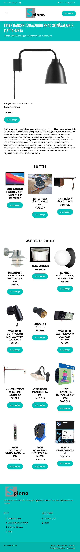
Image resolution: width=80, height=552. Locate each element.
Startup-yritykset (14, 518)
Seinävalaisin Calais (40, 266)
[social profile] (20, 3)
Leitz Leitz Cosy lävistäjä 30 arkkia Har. (40, 201)
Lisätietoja (12, 120)
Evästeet (71, 545)
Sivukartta (71, 548)
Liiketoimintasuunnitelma (18, 523)
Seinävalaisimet (28, 103)
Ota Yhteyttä (62, 545)
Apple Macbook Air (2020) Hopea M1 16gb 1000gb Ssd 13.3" (15, 192)
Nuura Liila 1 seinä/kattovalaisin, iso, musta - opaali (65, 275)
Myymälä (69, 13)
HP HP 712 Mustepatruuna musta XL (65, 450)
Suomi (62, 3)
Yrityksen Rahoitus (15, 527)
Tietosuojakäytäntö (57, 548)
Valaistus (17, 103)
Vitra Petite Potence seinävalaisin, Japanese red (15, 392)
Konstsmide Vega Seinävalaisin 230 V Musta (40, 392)
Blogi (10, 531)
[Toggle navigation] (7, 13)
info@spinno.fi (70, 3)
